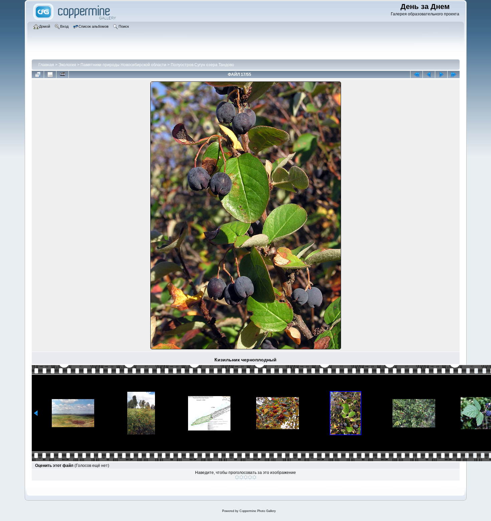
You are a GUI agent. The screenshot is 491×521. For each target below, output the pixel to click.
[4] (250, 477)
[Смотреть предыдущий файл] (429, 74)
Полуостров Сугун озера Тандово (202, 64)
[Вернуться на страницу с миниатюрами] (38, 74)
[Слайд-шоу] (62, 74)
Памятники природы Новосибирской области (123, 64)
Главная (46, 64)
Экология (67, 64)
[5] (254, 477)
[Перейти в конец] (454, 74)
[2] (241, 477)
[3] (245, 477)
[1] (237, 477)
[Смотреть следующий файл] (441, 74)
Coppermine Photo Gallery (257, 511)
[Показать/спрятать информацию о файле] (50, 74)
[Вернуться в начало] (417, 74)
